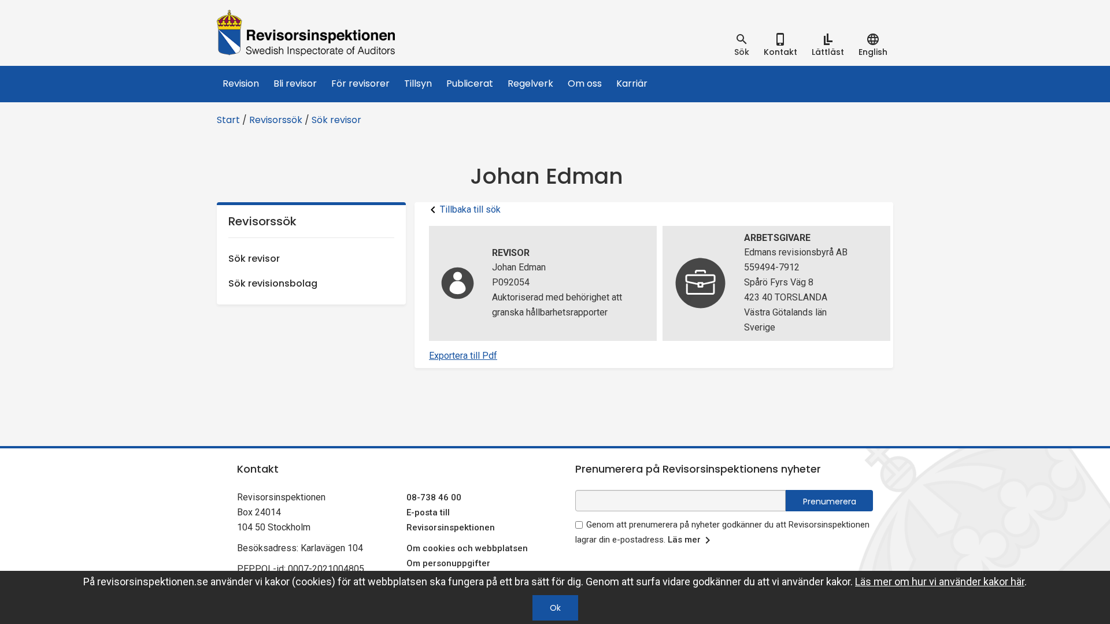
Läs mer (684, 539)
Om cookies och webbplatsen (467, 548)
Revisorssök (275, 120)
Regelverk (530, 83)
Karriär (632, 83)
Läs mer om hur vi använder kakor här (939, 581)
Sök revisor (336, 120)
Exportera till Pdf (463, 355)
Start (228, 120)
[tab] (741, 45)
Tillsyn (418, 83)
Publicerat (469, 83)
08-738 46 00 (433, 497)
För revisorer (360, 83)
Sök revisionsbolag (272, 283)
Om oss (585, 83)
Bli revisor (295, 83)
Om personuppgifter (448, 563)
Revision (241, 83)
